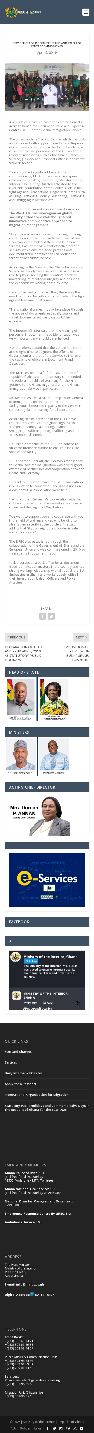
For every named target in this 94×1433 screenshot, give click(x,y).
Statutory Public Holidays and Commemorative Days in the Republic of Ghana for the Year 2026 (47, 1108)
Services (11, 1062)
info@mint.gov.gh (30, 1284)
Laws (38, 1428)
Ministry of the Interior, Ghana (46, 996)
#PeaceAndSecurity (37, 1008)
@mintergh (30, 1003)
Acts (14, 1428)
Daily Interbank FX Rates (23, 1073)
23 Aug (47, 1002)
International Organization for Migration (37, 1095)
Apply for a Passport (20, 1084)
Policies (25, 1428)
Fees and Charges (18, 1051)
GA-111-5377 (44, 1295)
